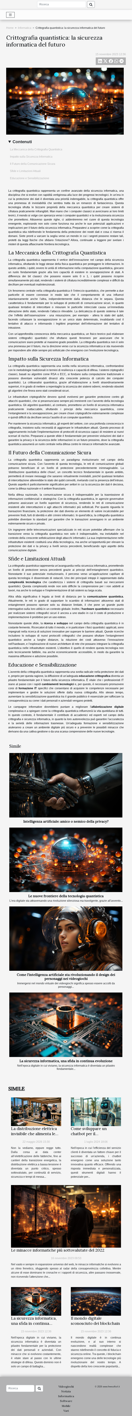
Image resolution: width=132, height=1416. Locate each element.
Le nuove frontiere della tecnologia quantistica (66, 896)
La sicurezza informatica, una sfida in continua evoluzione (66, 1061)
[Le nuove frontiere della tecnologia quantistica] (65, 860)
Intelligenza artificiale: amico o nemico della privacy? (66, 821)
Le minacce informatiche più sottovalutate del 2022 (57, 1250)
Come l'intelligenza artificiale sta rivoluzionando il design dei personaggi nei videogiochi (66, 977)
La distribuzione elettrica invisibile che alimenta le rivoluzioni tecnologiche (34, 1133)
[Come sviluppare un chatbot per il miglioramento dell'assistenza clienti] (96, 1111)
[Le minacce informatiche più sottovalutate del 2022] (66, 1216)
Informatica (24, 27)
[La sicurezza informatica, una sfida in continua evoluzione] (65, 1025)
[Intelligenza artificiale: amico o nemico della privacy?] (65, 785)
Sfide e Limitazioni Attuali (25, 171)
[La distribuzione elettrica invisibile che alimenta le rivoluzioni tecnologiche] (36, 1111)
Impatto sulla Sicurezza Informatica (31, 156)
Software (66, 1401)
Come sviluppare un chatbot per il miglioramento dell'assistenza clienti (90, 1136)
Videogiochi (66, 1386)
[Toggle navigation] (10, 15)
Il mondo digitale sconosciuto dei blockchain (95, 1321)
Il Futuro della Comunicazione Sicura (32, 163)
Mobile (66, 1406)
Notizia (66, 1391)
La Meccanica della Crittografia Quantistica (36, 149)
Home (10, 27)
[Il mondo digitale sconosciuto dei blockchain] (96, 1301)
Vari (66, 1410)
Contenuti (22, 141)
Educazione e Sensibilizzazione (29, 178)
